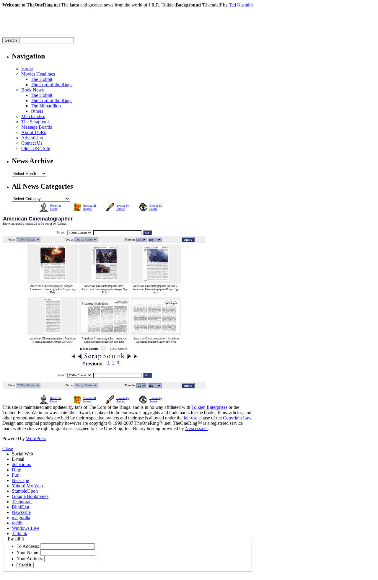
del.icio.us (21, 464)
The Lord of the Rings (51, 84)
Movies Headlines (38, 73)
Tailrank (19, 533)
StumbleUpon (25, 491)
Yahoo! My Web (27, 485)
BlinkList (20, 506)
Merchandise (33, 116)
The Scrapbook (35, 121)
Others (37, 111)
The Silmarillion (46, 105)
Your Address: (30, 558)
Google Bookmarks (30, 496)
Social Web (22, 453)
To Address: (28, 546)
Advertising (32, 137)
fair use (190, 417)
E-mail (18, 459)
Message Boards (36, 127)
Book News (32, 89)
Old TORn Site (35, 148)
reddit (17, 522)
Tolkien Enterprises (209, 407)
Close (7, 448)
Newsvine (21, 512)
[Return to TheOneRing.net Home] (91, 35)
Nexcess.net (196, 428)
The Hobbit (41, 79)
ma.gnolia (21, 517)
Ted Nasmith (241, 4)
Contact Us (31, 143)
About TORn (33, 132)
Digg (16, 469)
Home (27, 68)
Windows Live (25, 528)
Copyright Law (237, 417)
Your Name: (28, 552)
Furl (15, 475)
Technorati (22, 501)
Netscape (20, 480)
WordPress (36, 438)
